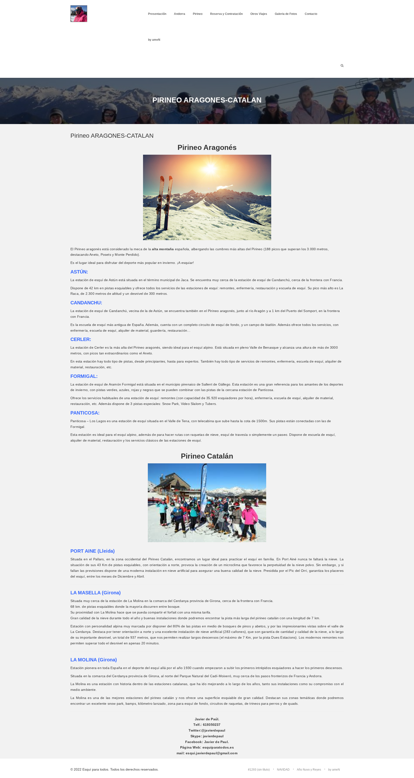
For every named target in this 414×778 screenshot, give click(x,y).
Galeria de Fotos (286, 14)
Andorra (179, 14)
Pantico (76, 421)
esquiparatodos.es (218, 747)
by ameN (154, 39)
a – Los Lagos (95, 421)
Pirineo (197, 14)
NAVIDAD (283, 769)
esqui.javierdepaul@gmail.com (211, 753)
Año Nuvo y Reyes (309, 769)
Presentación (157, 14)
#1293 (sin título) (259, 769)
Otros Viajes (258, 14)
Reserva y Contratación (226, 14)
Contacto (311, 14)
